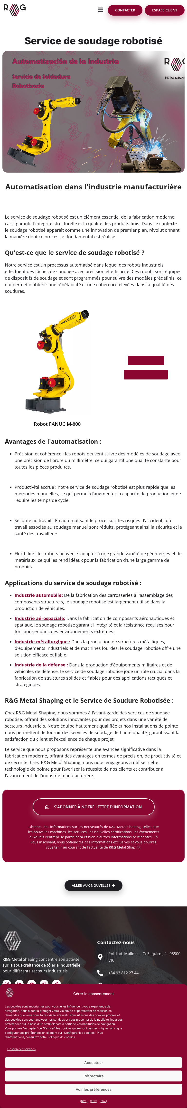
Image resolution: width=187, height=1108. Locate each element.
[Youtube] (31, 984)
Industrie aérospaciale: (40, 618)
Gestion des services (21, 1049)
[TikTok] (56, 984)
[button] (100, 10)
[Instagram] (6, 984)
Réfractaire (94, 1076)
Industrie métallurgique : (42, 642)
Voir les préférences (94, 1089)
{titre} (83, 1101)
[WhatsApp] (44, 984)
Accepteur (93, 1062)
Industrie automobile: (39, 595)
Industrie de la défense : (41, 665)
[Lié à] (19, 984)
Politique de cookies (61, 1037)
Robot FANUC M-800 (57, 424)
